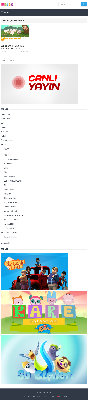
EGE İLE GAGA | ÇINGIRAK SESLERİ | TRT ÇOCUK (12, 47)
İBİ (5, 185)
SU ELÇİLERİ (9, 224)
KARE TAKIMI (9, 189)
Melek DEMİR (46, 392)
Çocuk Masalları (10, 237)
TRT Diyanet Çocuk (9, 232)
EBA (2, 123)
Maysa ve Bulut (10, 211)
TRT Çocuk (36, 396)
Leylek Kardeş (10, 206)
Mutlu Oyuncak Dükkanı (14, 215)
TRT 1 (3, 144)
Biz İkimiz (8, 163)
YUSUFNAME (9, 228)
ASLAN (7, 149)
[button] (5, 12)
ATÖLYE (7, 155)
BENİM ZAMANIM (11, 159)
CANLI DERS (6, 114)
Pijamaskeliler (7, 140)
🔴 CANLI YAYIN (62, 396)
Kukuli (3, 136)
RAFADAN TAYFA (11, 219)
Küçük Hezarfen (10, 202)
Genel (3, 127)
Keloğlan (7, 194)
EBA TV (45, 396)
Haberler (5, 131)
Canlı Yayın (5, 118)
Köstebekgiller (10, 198)
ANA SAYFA (26, 396)
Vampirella (5, 243)
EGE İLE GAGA (5, 43)
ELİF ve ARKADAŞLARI (13, 181)
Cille (5, 172)
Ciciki (6, 168)
